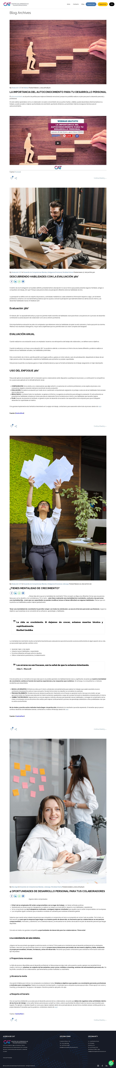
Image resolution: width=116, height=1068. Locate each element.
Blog (83, 4)
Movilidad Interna (67, 272)
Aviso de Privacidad (7, 1057)
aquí (100, 406)
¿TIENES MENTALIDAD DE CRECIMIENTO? (34, 588)
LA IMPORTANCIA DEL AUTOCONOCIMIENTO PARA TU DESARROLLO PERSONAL (58, 91)
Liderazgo (65, 584)
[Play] (58, 143)
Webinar (25, 88)
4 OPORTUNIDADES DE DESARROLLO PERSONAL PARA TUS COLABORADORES (57, 891)
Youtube (17, 172)
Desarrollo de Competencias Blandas (35, 272)
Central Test (91, 4)
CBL (112, 4)
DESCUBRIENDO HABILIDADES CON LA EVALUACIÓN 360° (44, 276)
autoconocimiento (17, 96)
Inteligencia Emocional (54, 272)
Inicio (68, 4)
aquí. (56, 1007)
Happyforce (102, 4)
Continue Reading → (100, 178)
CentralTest (20, 413)
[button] (111, 1063)
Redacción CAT (16, 88)
